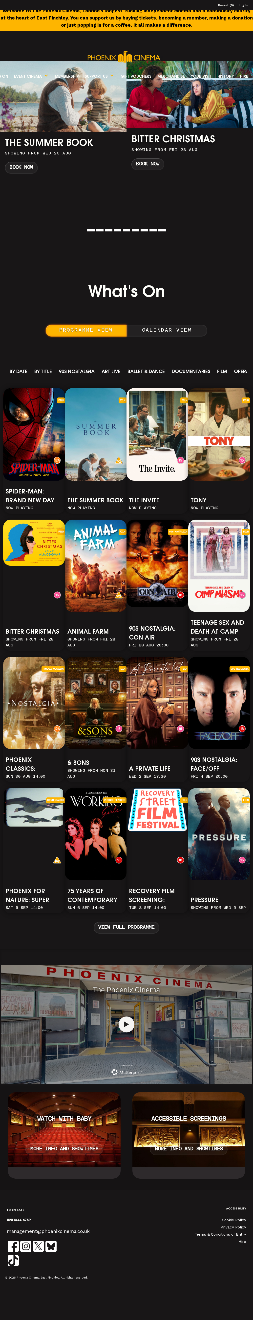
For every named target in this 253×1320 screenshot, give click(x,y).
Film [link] (222, 372)
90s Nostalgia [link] (77, 372)
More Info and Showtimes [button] (64, 1149)
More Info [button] (63, 118)
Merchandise (171, 77)
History (225, 77)
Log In (243, 5)
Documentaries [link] (191, 372)
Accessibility (236, 1208)
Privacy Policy (233, 1227)
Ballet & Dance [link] (146, 372)
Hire (244, 77)
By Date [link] (18, 372)
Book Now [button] (21, 164)
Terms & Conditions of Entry (220, 1234)
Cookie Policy (234, 1220)
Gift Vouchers (136, 77)
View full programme (126, 927)
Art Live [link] (111, 372)
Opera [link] (241, 372)
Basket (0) (226, 5)
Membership (67, 77)
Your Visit (201, 77)
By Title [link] (43, 372)
